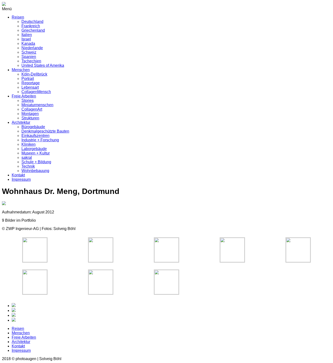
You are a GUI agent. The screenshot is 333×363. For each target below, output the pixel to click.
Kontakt (18, 175)
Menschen (21, 70)
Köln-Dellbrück (34, 74)
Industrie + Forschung (40, 140)
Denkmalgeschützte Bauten (45, 131)
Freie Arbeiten (24, 96)
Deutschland (32, 21)
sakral (26, 157)
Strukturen (30, 118)
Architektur (21, 122)
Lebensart (30, 87)
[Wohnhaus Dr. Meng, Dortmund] (35, 261)
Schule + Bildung (36, 162)
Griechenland (33, 30)
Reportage (30, 83)
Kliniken (28, 144)
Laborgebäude (34, 149)
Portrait (27, 78)
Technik (28, 166)
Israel (26, 39)
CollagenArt (31, 109)
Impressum (21, 179)
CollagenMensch (36, 92)
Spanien (28, 57)
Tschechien (31, 61)
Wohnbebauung (35, 171)
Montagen (30, 114)
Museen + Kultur (35, 153)
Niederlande (32, 48)
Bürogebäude (33, 127)
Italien (26, 35)
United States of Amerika (42, 65)
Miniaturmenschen (37, 105)
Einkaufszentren (35, 136)
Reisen (18, 17)
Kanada (28, 43)
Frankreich (30, 26)
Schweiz (28, 52)
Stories (27, 100)
